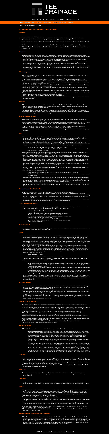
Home (21, 22)
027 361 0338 (74, 19)
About (33, 22)
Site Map (70, 22)
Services (27, 22)
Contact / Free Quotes (59, 22)
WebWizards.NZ (70, 431)
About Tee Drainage (28, 25)
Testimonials (47, 22)
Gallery (39, 22)
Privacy (58, 431)
